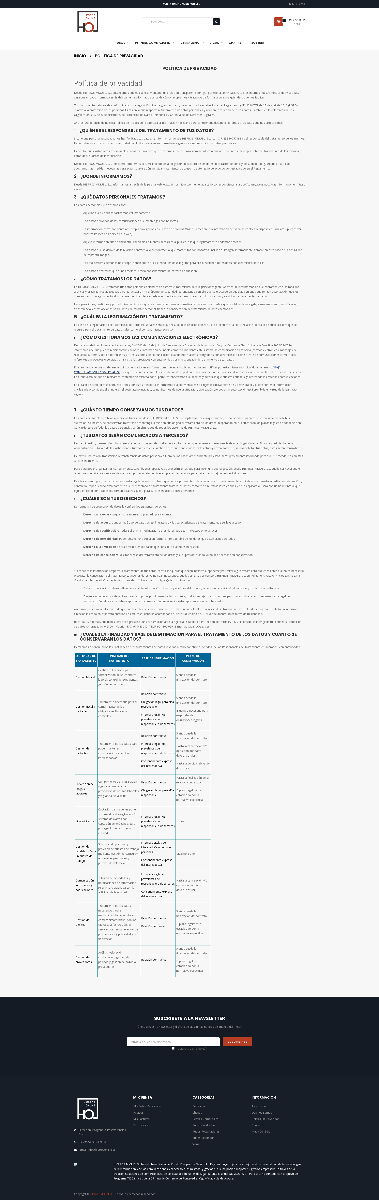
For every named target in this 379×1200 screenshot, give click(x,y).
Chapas (197, 1112)
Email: (97, 1149)
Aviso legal (259, 1106)
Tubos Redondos (203, 1138)
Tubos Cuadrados (203, 1125)
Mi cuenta (142, 1097)
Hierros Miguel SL (102, 1194)
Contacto (258, 1125)
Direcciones (140, 1125)
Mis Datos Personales (147, 1106)
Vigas (195, 1144)
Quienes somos (262, 1112)
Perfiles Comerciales (205, 1119)
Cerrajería (198, 1106)
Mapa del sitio (261, 1131)
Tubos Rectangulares (206, 1131)
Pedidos (138, 1112)
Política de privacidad (265, 1119)
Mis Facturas (141, 1119)
